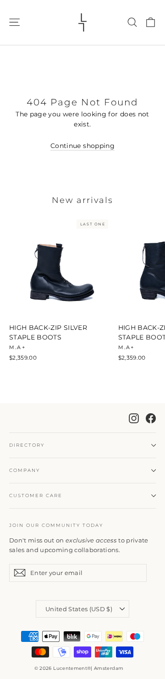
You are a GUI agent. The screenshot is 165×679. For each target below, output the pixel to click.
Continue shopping (82, 146)
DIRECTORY (26, 445)
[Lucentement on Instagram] (134, 417)
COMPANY (24, 470)
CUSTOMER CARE (35, 495)
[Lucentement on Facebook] (151, 417)
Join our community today (56, 525)
